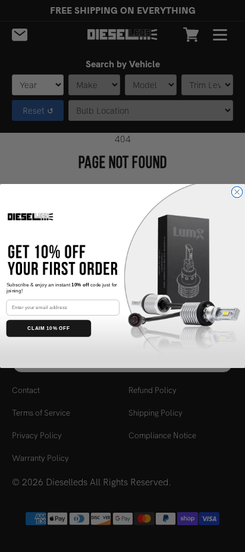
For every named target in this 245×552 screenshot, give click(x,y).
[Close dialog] (236, 191)
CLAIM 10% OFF (48, 328)
